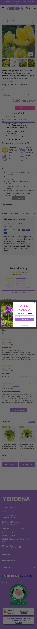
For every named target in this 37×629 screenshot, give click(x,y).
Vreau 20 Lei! (24, 319)
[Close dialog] (35, 303)
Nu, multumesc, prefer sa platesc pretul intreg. (24, 321)
